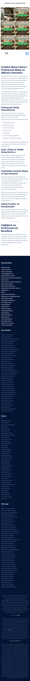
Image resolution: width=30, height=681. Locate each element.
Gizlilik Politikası (5, 267)
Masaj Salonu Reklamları (8, 300)
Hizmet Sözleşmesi (6, 271)
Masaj (18, 615)
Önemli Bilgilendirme (7, 273)
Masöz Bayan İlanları (7, 298)
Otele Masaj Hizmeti (7, 310)
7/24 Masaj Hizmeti (6, 319)
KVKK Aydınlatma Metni (8, 276)
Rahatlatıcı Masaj (6, 308)
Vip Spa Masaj (5, 313)
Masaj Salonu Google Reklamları (10, 296)
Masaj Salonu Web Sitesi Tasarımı (10, 288)
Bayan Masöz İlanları (7, 284)
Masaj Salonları (5, 317)
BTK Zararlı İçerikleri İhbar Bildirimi (15, 640)
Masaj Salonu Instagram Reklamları (11, 282)
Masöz (3, 292)
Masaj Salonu (5, 290)
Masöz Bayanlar (5, 304)
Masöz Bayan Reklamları (8, 286)
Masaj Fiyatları (5, 306)
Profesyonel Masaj (6, 325)
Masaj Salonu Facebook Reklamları (11, 278)
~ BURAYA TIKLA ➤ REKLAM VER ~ (15, 3)
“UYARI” (10, 629)
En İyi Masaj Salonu (6, 302)
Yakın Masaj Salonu (6, 315)
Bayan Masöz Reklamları (8, 294)
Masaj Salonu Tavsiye (7, 323)
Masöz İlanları (5, 280)
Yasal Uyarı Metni (6, 269)
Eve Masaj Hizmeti (6, 321)
